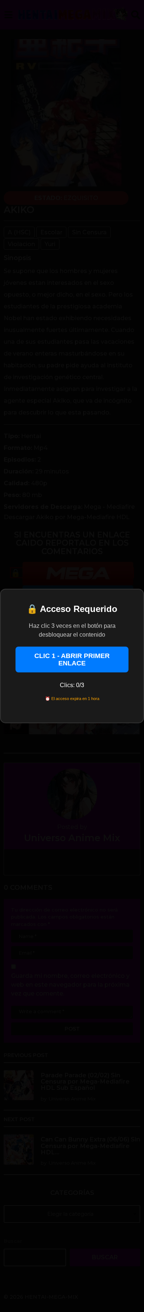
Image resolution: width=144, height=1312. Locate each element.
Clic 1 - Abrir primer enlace (72, 659)
